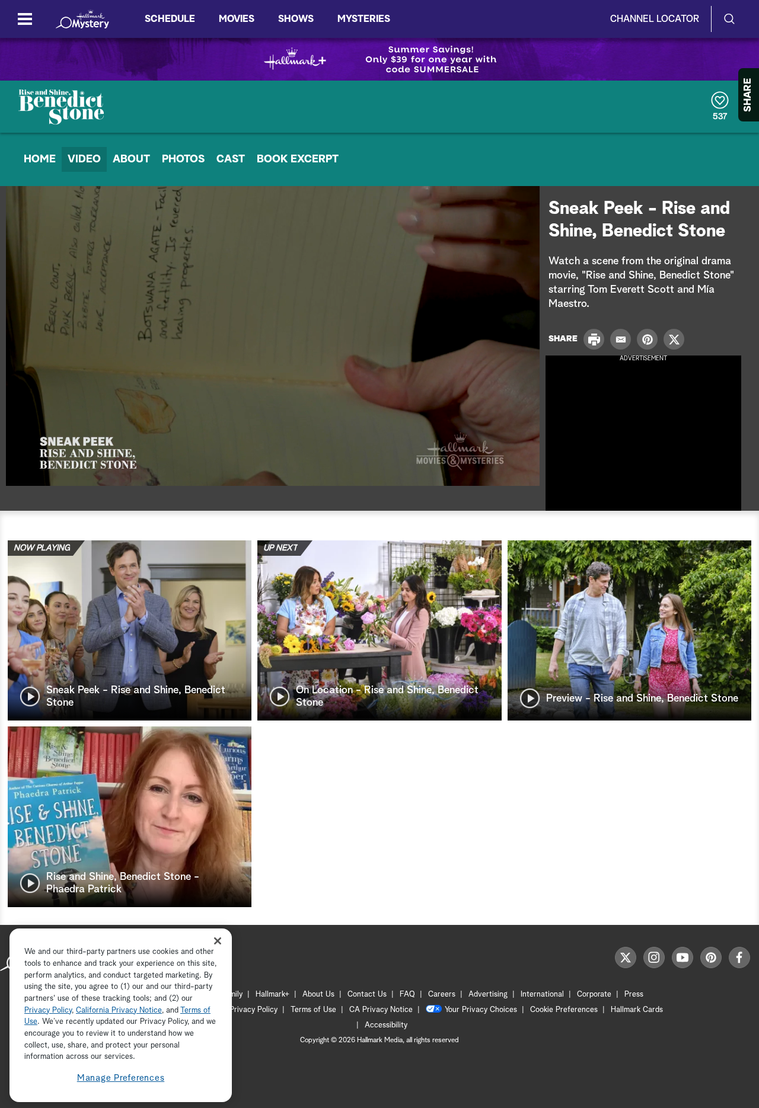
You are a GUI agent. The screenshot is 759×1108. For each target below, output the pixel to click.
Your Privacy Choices (481, 1010)
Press (633, 994)
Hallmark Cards (637, 1010)
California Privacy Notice (119, 1010)
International (542, 994)
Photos (183, 159)
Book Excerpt (298, 159)
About (131, 159)
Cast (230, 159)
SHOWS (296, 19)
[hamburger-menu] (25, 19)
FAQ (407, 994)
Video (84, 159)
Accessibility (386, 1025)
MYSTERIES (363, 19)
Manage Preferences (121, 1078)
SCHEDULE (170, 19)
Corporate (594, 994)
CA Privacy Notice (381, 1010)
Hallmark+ (272, 994)
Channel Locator (654, 19)
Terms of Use (313, 1010)
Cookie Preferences (564, 1010)
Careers (441, 994)
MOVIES (236, 19)
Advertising (488, 994)
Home (40, 159)
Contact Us (367, 994)
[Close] (217, 940)
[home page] (82, 18)
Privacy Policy (253, 1010)
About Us (318, 994)
